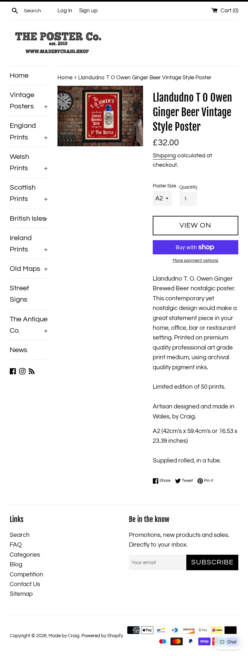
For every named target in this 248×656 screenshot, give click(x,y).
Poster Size (164, 185)
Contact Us (25, 584)
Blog (16, 564)
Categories (25, 554)
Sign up (88, 11)
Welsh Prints (29, 162)
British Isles (29, 218)
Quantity (188, 187)
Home (19, 75)
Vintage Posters (29, 100)
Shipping (164, 155)
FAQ (16, 544)
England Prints (29, 131)
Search (20, 535)
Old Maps (29, 268)
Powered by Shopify (102, 635)
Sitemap (21, 594)
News (18, 350)
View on (195, 225)
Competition (26, 574)
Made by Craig (63, 635)
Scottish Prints (29, 193)
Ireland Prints (29, 243)
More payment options (195, 260)
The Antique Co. (29, 325)
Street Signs (19, 293)
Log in (64, 11)
